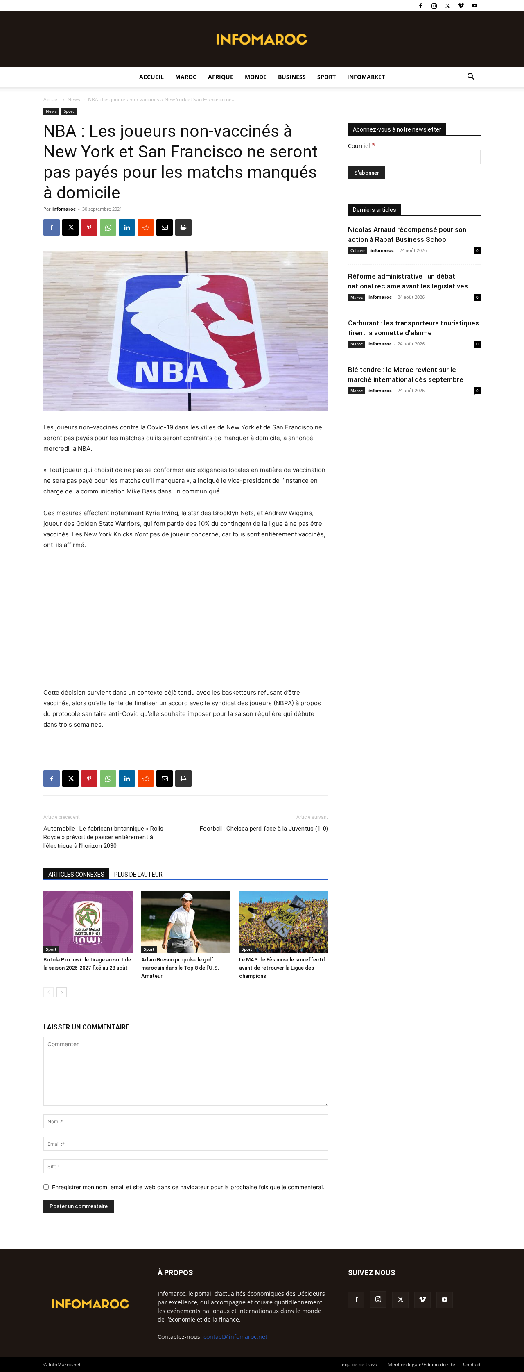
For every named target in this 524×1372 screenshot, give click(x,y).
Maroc (185, 77)
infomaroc (64, 209)
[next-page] (61, 992)
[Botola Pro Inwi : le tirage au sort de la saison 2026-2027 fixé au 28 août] (88, 922)
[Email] (164, 227)
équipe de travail (361, 1364)
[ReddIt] (146, 227)
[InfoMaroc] (262, 39)
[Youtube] (474, 5)
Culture (357, 250)
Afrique (220, 77)
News (74, 99)
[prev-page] (48, 992)
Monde (256, 77)
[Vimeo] (461, 5)
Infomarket (366, 77)
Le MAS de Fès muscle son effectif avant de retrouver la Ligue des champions (282, 967)
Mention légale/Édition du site (421, 1364)
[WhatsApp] (108, 227)
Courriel (361, 146)
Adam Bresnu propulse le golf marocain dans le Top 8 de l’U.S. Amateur (180, 967)
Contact (472, 1364)
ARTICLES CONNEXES (76, 874)
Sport (326, 77)
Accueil (151, 77)
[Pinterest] (89, 227)
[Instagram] (434, 5)
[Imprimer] (183, 227)
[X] (447, 5)
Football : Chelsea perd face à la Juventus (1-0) (264, 828)
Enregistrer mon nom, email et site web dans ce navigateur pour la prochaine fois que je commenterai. (188, 1186)
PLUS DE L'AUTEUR (138, 874)
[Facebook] (420, 5)
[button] (471, 78)
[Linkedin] (127, 227)
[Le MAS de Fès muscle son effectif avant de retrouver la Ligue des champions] (283, 922)
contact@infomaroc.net (235, 1336)
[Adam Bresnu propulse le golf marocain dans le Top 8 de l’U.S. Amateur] (185, 922)
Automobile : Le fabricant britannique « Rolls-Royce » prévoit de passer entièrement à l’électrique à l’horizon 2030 (104, 837)
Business (292, 77)
